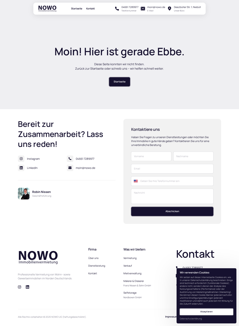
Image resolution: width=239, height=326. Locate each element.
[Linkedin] (29, 287)
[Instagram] (20, 287)
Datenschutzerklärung (191, 318)
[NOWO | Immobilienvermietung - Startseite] (47, 8)
